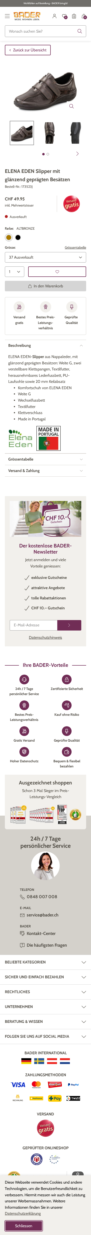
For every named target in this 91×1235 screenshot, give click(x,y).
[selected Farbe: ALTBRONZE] (9, 237)
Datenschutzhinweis (45, 637)
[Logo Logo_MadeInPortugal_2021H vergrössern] (48, 438)
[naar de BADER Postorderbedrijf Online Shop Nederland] (65, 1061)
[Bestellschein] (74, 16)
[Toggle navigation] (7, 16)
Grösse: (10, 247)
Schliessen (23, 1226)
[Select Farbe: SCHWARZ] (18, 237)
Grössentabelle (75, 247)
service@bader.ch (42, 915)
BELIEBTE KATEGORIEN (25, 962)
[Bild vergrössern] (71, 106)
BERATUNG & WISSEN (24, 1021)
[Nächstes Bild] (77, 153)
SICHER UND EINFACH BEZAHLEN (34, 977)
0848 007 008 (42, 896)
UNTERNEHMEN (19, 1006)
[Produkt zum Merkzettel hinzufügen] (57, 271)
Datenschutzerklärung (23, 1213)
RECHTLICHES (17, 992)
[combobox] (45, 31)
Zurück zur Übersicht (29, 50)
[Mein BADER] (54, 16)
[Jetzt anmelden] (69, 625)
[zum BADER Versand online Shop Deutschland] (26, 1061)
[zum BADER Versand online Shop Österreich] (52, 1061)
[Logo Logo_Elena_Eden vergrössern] (20, 438)
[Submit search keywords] (80, 31)
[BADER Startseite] (27, 16)
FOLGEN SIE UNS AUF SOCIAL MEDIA (37, 1036)
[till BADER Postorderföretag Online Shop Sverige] (39, 1061)
